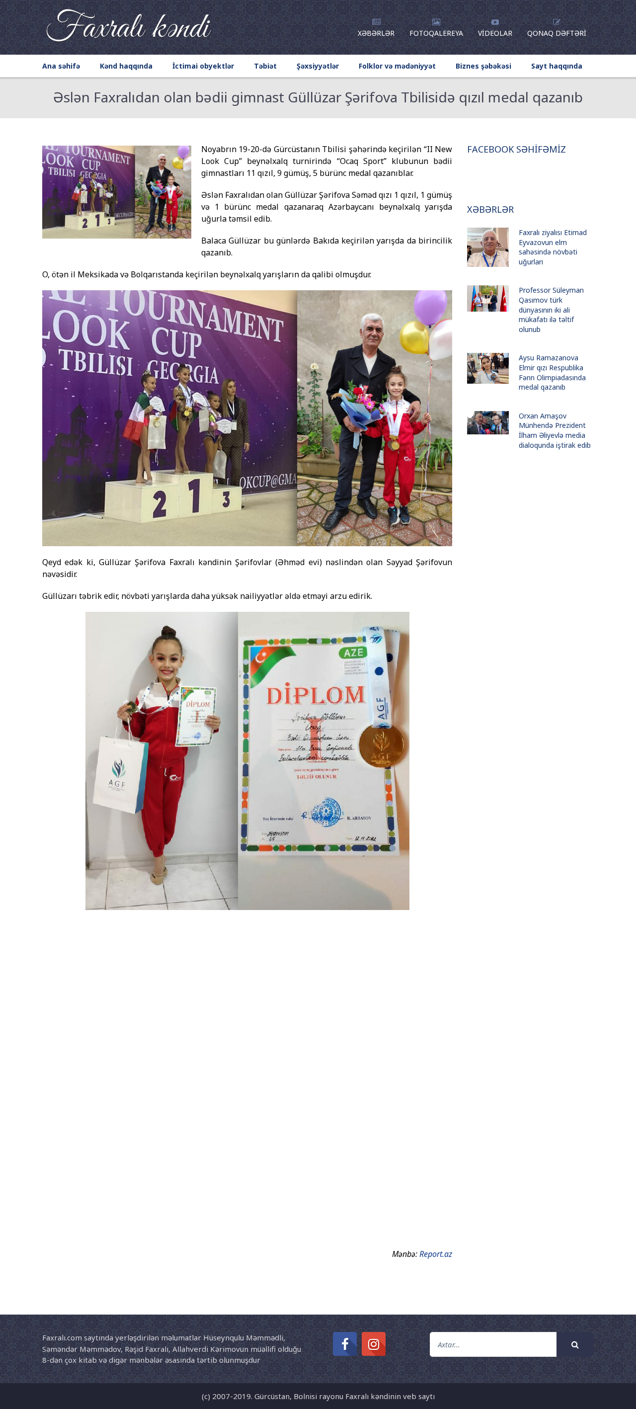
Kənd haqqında (126, 66)
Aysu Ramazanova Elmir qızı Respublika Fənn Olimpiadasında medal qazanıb (552, 372)
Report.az (435, 1253)
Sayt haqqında (556, 66)
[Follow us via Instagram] (374, 1344)
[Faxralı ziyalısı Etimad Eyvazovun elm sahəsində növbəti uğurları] (488, 247)
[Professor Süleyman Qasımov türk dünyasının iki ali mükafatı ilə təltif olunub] (488, 298)
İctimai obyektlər (203, 66)
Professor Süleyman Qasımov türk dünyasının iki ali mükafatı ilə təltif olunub (551, 309)
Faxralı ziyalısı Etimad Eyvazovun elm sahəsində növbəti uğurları (553, 247)
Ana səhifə (61, 66)
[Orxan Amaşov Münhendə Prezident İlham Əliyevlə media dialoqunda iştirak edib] (488, 422)
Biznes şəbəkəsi (483, 66)
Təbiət (265, 66)
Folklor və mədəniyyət (397, 66)
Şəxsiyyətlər (318, 66)
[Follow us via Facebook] (345, 1344)
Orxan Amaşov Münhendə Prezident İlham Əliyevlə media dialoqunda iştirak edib (555, 430)
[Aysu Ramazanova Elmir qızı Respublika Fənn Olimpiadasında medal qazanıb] (488, 368)
